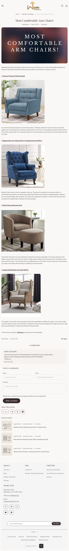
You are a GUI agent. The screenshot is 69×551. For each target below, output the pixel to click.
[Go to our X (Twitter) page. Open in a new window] (17, 506)
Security (21, 536)
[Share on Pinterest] (23, 412)
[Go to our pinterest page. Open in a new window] (11, 512)
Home (17, 14)
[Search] (62, 6)
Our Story (6, 470)
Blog (5, 473)
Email (37, 373)
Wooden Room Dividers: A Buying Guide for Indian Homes (31, 451)
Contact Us (28, 470)
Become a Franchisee (53, 470)
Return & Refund (32, 536)
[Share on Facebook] (12, 412)
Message (5, 382)
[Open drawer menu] (2, 6)
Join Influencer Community (55, 473)
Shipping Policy (43, 540)
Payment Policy (45, 536)
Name (4, 373)
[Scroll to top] (41, 546)
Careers (49, 477)
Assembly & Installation (28, 540)
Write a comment (11, 401)
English (33, 532)
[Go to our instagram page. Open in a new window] (11, 506)
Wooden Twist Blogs (27, 14)
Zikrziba (6, 480)
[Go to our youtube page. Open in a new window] (6, 512)
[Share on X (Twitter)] (17, 412)
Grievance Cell (57, 536)
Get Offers (56, 523)
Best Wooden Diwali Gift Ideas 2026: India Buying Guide (31, 439)
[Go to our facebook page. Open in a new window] (6, 506)
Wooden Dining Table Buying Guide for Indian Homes (30, 427)
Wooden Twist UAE (9, 477)
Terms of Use (11, 536)
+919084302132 (14, 495)
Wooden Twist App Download (34, 473)
